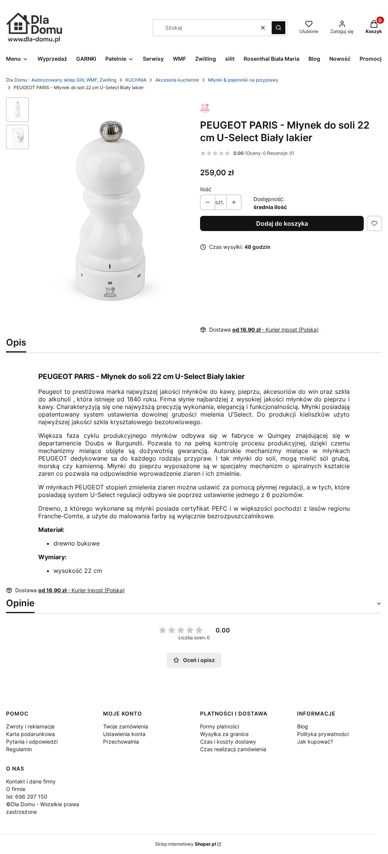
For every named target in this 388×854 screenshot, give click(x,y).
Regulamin (19, 749)
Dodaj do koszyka (282, 223)
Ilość (205, 189)
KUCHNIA (135, 80)
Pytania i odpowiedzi (32, 741)
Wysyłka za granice (224, 734)
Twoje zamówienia (125, 726)
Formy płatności (219, 726)
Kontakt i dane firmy (31, 781)
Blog (302, 726)
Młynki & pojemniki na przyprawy (243, 80)
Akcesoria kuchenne (177, 80)
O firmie (15, 789)
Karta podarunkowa (30, 734)
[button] (278, 27)
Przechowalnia (121, 741)
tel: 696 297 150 (26, 796)
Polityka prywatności (323, 734)
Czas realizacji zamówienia (233, 749)
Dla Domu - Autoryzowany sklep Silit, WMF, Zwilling (61, 80)
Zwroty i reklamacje (30, 726)
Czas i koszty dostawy (228, 741)
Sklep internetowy (185, 844)
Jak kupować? (315, 741)
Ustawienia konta (124, 734)
